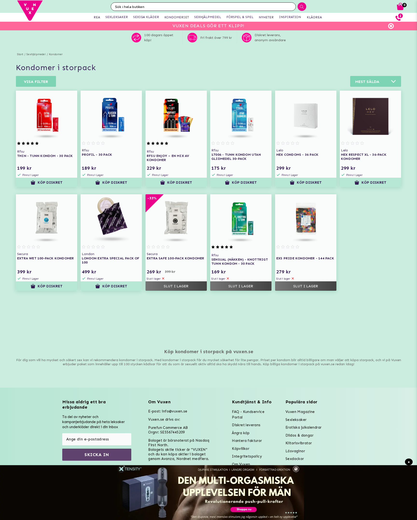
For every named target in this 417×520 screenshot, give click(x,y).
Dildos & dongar (299, 435)
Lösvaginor (295, 451)
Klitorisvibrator (298, 443)
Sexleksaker (295, 420)
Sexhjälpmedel (36, 54)
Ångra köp (241, 433)
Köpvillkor (240, 448)
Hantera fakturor (247, 441)
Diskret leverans (246, 425)
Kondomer (56, 54)
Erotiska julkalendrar (303, 427)
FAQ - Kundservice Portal (248, 414)
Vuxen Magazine (300, 412)
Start (20, 54)
